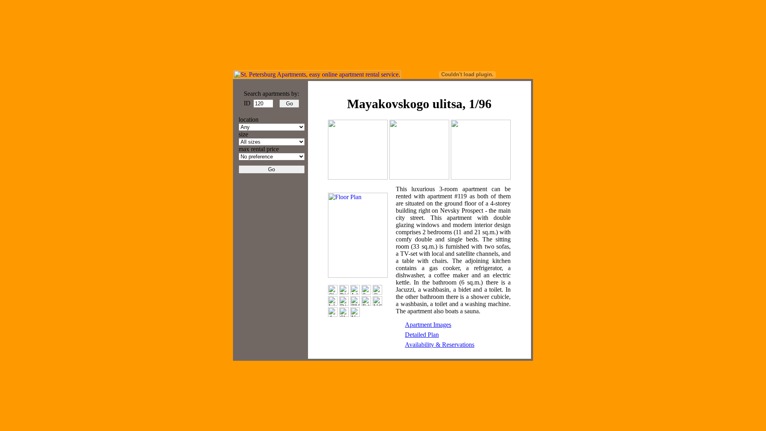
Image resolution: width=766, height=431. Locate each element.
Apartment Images (428, 324)
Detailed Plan (422, 334)
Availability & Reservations (439, 344)
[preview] (358, 177)
